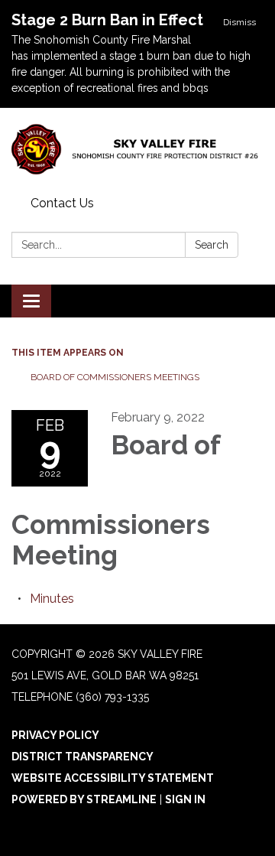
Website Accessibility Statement (112, 778)
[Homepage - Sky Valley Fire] (137, 149)
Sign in (185, 799)
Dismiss (239, 22)
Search (211, 245)
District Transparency (82, 756)
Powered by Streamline (84, 799)
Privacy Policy (55, 735)
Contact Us (62, 203)
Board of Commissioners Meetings (115, 377)
